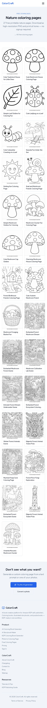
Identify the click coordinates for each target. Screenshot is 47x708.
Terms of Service (17, 701)
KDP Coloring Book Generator (12, 636)
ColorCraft (8, 3)
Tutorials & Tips (7, 684)
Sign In (4, 649)
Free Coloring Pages (9, 642)
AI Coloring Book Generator (12, 629)
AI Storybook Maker (9, 632)
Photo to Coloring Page (10, 639)
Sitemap (5, 673)
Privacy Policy (31, 701)
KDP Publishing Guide (9, 687)
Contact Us (6, 666)
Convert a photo (23, 591)
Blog (3, 670)
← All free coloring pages (23, 35)
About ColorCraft (8, 660)
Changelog (6, 663)
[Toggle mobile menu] (43, 3)
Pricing (4, 646)
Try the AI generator (25, 585)
